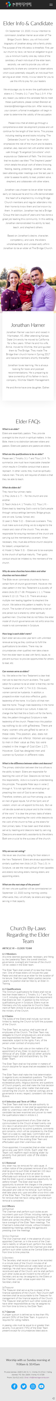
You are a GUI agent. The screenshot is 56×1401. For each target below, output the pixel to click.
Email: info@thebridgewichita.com (37, 1377)
